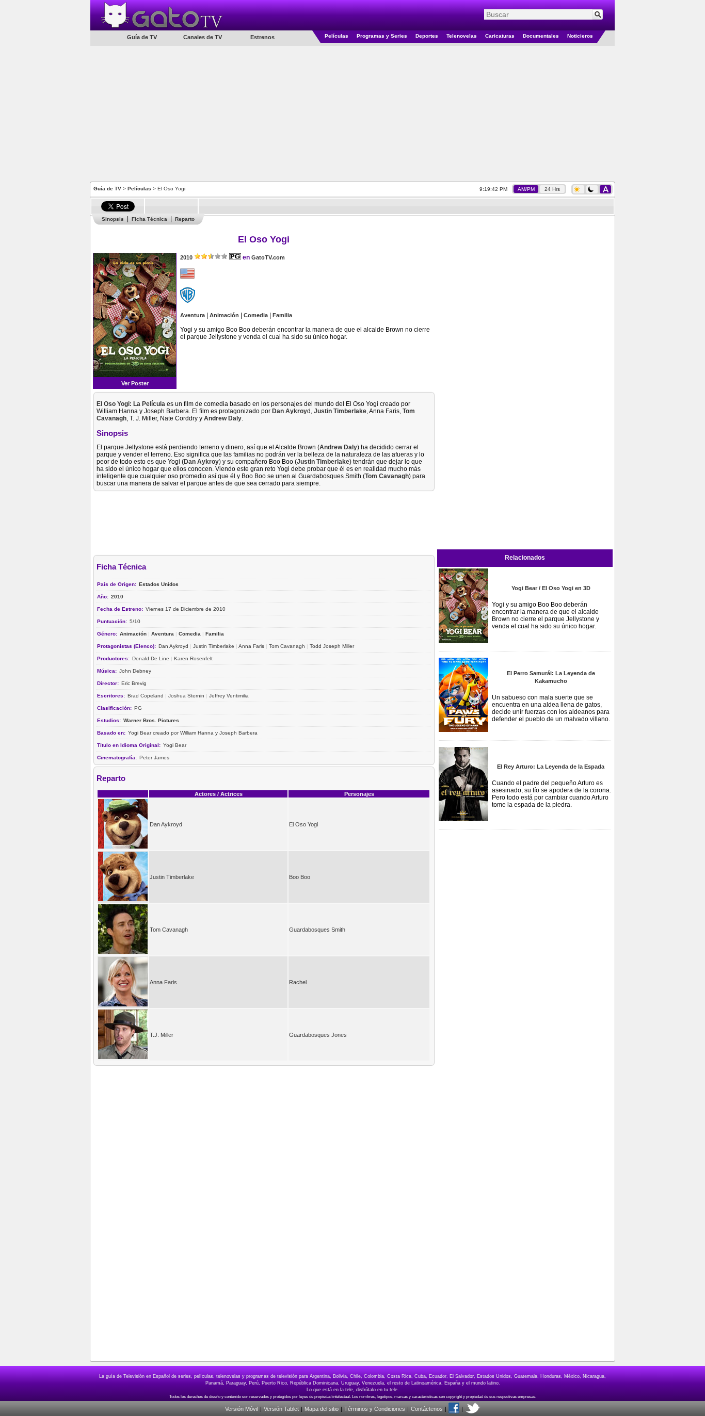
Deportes (426, 36)
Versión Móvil (241, 1409)
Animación (224, 315)
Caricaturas (500, 36)
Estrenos (262, 37)
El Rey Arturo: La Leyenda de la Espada (550, 766)
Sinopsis (113, 219)
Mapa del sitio (322, 1409)
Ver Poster (135, 383)
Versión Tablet (281, 1409)
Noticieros (580, 36)
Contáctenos (427, 1409)
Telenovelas (461, 36)
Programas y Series (382, 36)
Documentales (541, 36)
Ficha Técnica (149, 219)
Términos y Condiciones (374, 1409)
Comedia (256, 315)
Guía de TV (107, 188)
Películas (336, 36)
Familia (282, 315)
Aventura (192, 315)
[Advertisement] (352, 112)
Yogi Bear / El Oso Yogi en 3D (550, 588)
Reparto (185, 219)
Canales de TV (202, 37)
